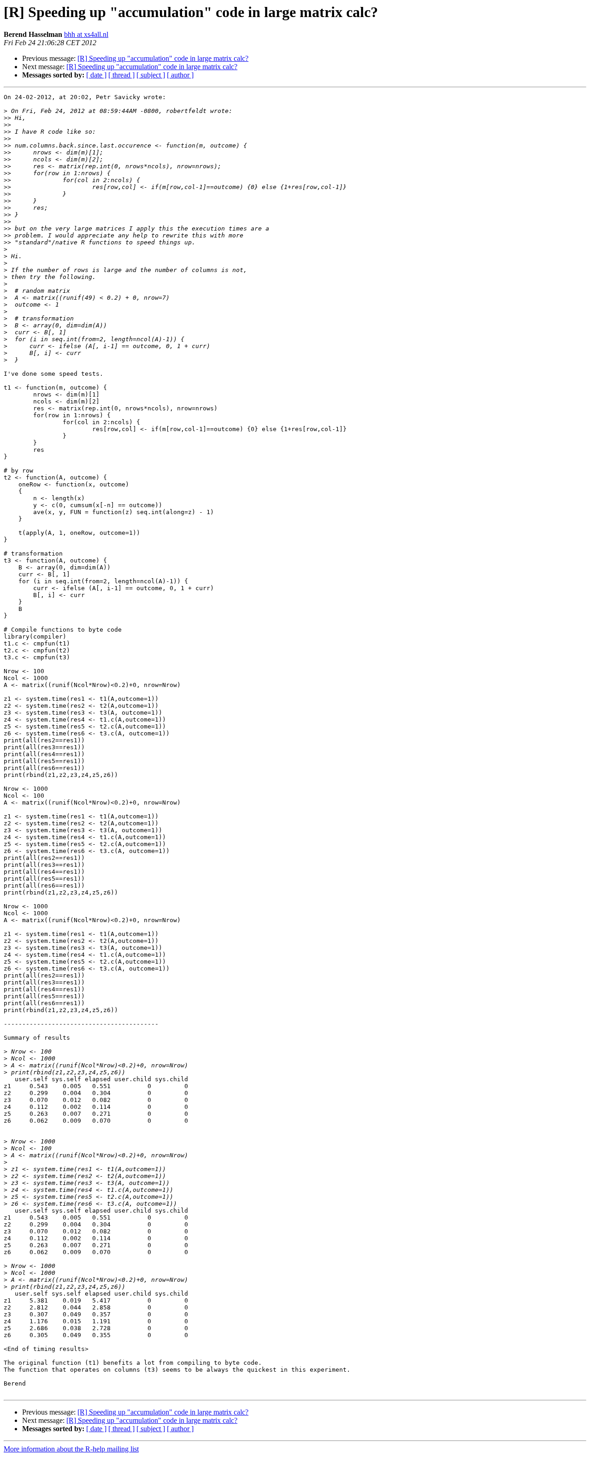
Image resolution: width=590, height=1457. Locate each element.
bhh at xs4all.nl (86, 34)
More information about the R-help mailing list (71, 1449)
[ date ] (96, 75)
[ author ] (180, 75)
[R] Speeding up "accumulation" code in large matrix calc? (162, 58)
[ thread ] (121, 75)
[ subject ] (150, 75)
